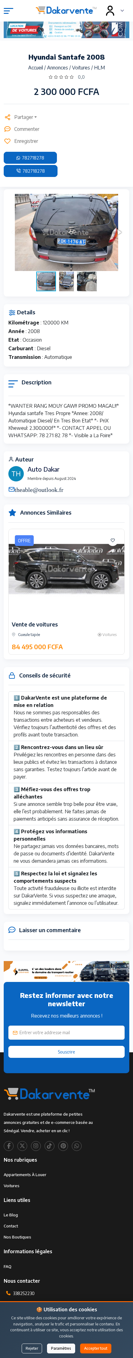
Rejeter (32, 1348)
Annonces (58, 68)
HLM (99, 68)
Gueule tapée (28, 634)
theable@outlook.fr (39, 489)
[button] (119, 232)
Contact (11, 1225)
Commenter (26, 129)
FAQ (7, 1266)
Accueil (36, 68)
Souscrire (66, 1051)
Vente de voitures (35, 624)
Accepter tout (95, 1348)
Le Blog (11, 1214)
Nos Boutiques (17, 1236)
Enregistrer (26, 141)
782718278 (32, 157)
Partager (23, 117)
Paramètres (61, 1348)
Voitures (81, 68)
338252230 (24, 1293)
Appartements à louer (25, 1174)
